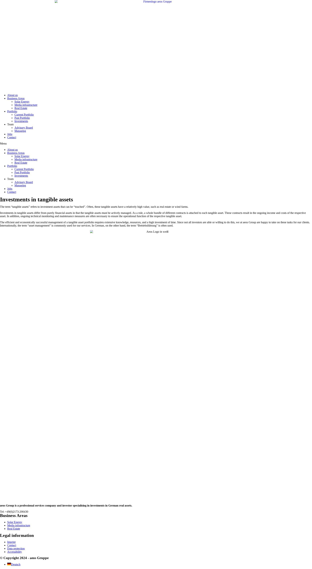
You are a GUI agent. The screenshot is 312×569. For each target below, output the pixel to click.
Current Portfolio (24, 114)
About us (12, 95)
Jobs (9, 134)
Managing (20, 130)
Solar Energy (21, 101)
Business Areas (16, 98)
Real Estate (20, 108)
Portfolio (12, 111)
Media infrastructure (25, 104)
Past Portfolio (22, 117)
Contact (11, 137)
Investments (21, 121)
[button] (156, 143)
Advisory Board (23, 127)
